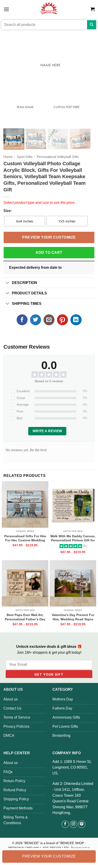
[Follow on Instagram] (73, 824)
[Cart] (92, 9)
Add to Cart (49, 252)
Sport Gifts (25, 157)
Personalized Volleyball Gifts (58, 157)
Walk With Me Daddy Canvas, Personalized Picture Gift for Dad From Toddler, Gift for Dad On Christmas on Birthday (72, 538)
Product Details (29, 293)
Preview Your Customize (49, 237)
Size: (7, 211)
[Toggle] (7, 283)
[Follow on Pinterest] (81, 824)
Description (24, 283)
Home (8, 157)
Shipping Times (26, 304)
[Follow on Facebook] (65, 824)
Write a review (47, 431)
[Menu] (6, 9)
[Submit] (91, 24)
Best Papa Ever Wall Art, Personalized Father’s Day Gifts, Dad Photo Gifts (25, 617)
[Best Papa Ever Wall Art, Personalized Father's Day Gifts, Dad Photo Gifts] (25, 583)
